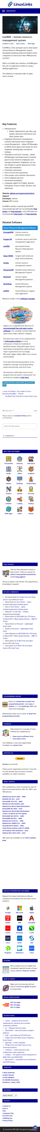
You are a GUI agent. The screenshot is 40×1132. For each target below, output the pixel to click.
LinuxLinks (32, 1129)
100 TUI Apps (15, 1005)
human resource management (14, 382)
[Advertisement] (20, 100)
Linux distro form (19, 739)
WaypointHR (8, 270)
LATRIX (6, 291)
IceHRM (6, 246)
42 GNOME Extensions (10, 1080)
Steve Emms (20, 44)
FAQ (4, 1111)
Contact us (6, 1106)
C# (20, 706)
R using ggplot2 (19, 577)
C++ (16, 706)
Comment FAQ (8, 1113)
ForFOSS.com (7, 1116)
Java (30, 704)
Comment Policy (20, 416)
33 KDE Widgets (8, 1077)
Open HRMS (8, 256)
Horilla (6, 263)
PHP (4, 385)
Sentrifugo (7, 284)
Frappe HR (7, 239)
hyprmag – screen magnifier (15, 1043)
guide (27, 987)
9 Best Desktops (8, 1073)
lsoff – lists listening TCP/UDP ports (18, 1035)
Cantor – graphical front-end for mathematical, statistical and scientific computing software (16, 1023)
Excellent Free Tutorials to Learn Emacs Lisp (20, 396)
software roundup (27, 299)
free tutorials (16, 211)
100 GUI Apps (15, 1002)
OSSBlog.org (7, 1118)
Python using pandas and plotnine (23, 574)
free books (18, 214)
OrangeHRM (8, 232)
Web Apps (31, 44)
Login (35, 411)
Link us (5, 1108)
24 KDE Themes (8, 1075)
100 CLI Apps (15, 1007)
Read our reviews (29, 971)
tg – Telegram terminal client (15, 1028)
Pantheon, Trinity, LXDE (11, 1082)
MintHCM (7, 277)
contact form (17, 745)
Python (11, 706)
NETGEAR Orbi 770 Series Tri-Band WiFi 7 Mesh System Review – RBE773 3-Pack (20, 618)
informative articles (13, 341)
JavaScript (30, 382)
